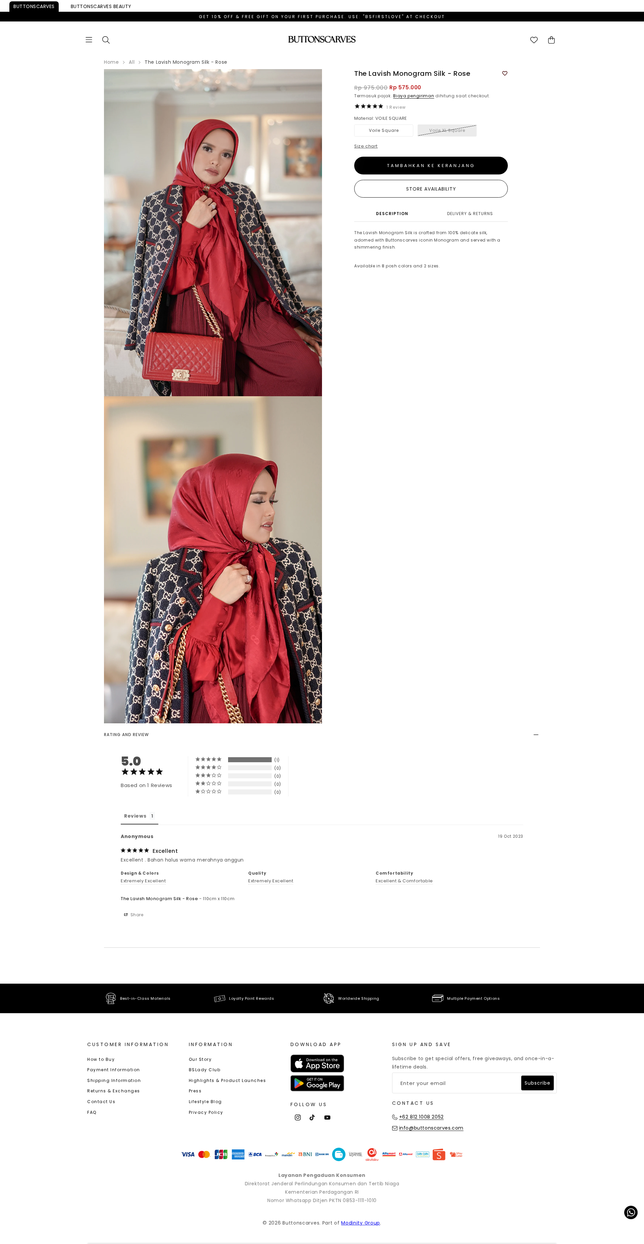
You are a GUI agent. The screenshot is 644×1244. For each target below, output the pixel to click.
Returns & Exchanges (113, 1091)
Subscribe (537, 1083)
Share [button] (136, 915)
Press (195, 1091)
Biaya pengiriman (413, 96)
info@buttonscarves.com (431, 1128)
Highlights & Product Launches (227, 1080)
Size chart (366, 146)
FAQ (92, 1112)
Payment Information (113, 1070)
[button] (89, 39)
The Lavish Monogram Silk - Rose (159, 898)
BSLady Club (205, 1070)
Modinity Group (360, 1223)
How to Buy (101, 1059)
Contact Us (101, 1101)
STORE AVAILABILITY (431, 189)
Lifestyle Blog (205, 1101)
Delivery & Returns (470, 213)
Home (111, 62)
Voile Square (384, 130)
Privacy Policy (206, 1112)
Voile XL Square (447, 130)
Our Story (200, 1059)
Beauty (101, 6)
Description (392, 213)
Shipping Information (114, 1080)
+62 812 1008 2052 (421, 1116)
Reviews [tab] (135, 816)
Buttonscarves (34, 6)
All (132, 62)
